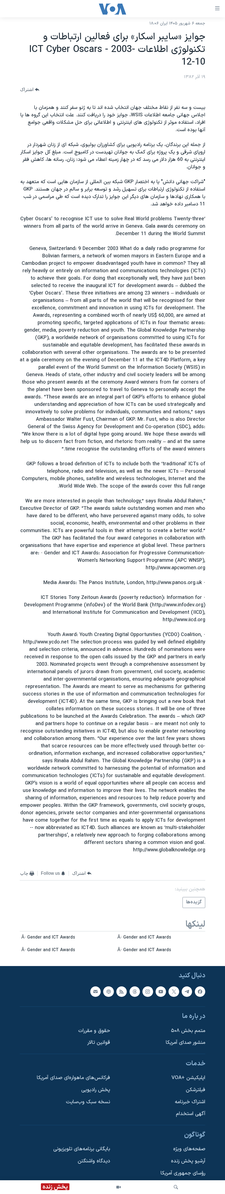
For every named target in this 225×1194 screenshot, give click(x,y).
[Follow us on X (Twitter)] (173, 991)
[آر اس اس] (121, 991)
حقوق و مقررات (94, 1030)
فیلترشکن (195, 1090)
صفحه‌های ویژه (189, 1149)
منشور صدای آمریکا (185, 1042)
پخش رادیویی (95, 1090)
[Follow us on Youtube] (161, 991)
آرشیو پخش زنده (188, 1161)
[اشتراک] (95, 991)
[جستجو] (176, 1187)
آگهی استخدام (190, 1114)
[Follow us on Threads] (135, 991)
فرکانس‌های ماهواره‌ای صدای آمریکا (73, 1078)
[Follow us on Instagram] (147, 991)
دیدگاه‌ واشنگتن (94, 1161)
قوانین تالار (98, 1042)
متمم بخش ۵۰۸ (188, 1030)
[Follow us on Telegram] (187, 991)
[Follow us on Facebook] (200, 991)
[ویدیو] (118, 1187)
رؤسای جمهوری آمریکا (183, 1173)
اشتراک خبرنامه (190, 1101)
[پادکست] (108, 991)
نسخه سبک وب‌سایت (88, 1101)
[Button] (29, 89)
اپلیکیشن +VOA (188, 1078)
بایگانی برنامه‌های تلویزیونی (81, 1149)
